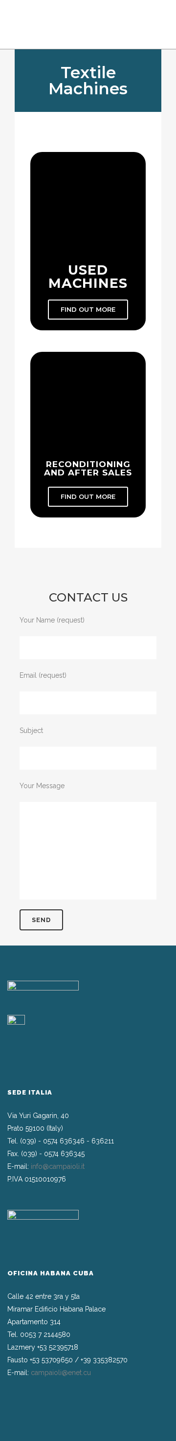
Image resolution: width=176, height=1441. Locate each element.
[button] (88, 310)
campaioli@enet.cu (61, 1372)
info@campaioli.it (58, 1166)
